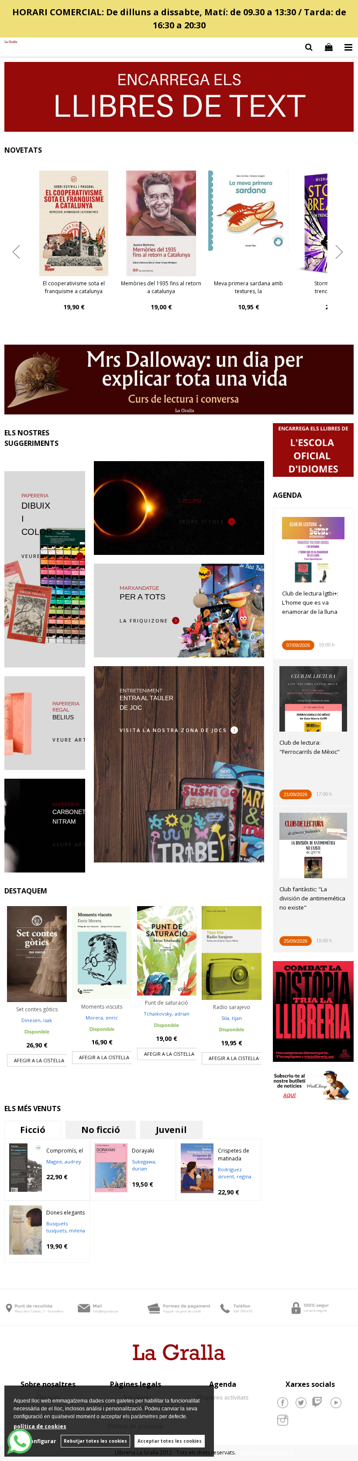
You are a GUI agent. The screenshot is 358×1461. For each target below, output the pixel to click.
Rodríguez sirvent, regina (234, 1173)
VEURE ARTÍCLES (47, 556)
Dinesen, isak (36, 1020)
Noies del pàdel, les (248, 283)
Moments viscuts (101, 1006)
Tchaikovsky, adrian (166, 1013)
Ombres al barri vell (161, 283)
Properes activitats (222, 1397)
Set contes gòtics (37, 1009)
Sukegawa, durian (144, 1165)
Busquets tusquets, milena (65, 1227)
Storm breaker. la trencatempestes (73, 287)
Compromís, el (64, 1150)
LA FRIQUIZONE (144, 620)
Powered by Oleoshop (267, 1453)
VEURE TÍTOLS (201, 521)
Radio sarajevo (231, 1007)
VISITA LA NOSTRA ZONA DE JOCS (173, 730)
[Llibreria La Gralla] (8, 42)
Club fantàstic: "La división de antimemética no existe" (312, 898)
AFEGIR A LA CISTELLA (39, 1060)
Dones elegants (65, 1212)
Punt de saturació (166, 1002)
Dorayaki (143, 1150)
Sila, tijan (231, 1018)
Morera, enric (102, 1017)
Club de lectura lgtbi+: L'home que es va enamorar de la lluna (310, 602)
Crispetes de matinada (233, 1154)
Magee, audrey (63, 1161)
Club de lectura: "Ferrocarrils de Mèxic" (309, 747)
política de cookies (40, 1426)
